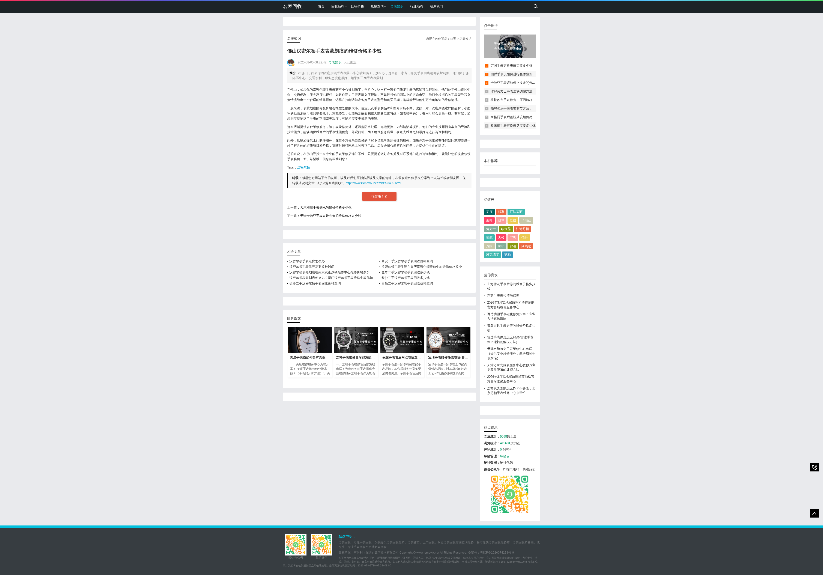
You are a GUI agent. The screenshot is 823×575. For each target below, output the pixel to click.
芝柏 (507, 254)
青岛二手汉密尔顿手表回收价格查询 (407, 283)
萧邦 (489, 220)
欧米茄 (506, 229)
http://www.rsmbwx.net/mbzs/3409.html (373, 183)
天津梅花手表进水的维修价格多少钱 (325, 207)
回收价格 (357, 6)
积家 (501, 212)
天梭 (501, 237)
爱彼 (513, 220)
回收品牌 (337, 6)
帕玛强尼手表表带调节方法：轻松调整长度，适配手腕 (529, 108)
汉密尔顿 (303, 167)
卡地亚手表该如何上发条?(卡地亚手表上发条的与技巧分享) (533, 82)
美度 (489, 212)
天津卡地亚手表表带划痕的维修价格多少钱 (330, 216)
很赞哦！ (378, 196)
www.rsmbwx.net (427, 552)
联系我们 (436, 6)
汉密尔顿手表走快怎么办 (307, 261)
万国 (489, 246)
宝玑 (513, 237)
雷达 (513, 246)
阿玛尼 (526, 246)
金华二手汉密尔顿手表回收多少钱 (405, 272)
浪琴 (501, 220)
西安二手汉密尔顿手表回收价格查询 (407, 261)
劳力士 (491, 229)
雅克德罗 (492, 254)
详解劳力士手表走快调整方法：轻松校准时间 (523, 91)
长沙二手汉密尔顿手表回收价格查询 (315, 283)
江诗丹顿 (522, 229)
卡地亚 (526, 220)
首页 (321, 6)
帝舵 (489, 237)
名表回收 (292, 6)
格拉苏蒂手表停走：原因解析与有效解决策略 (523, 100)
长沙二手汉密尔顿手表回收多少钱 (405, 278)
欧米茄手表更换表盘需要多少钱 (513, 125)
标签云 (505, 456)
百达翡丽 (516, 212)
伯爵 (524, 237)
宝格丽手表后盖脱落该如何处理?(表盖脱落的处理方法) (529, 117)
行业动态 (416, 6)
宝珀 (501, 246)
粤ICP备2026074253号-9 (497, 552)
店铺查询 (377, 6)
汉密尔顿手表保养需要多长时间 (311, 266)
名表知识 (396, 6)
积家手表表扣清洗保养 (503, 295)
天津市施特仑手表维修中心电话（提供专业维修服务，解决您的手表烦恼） (511, 353)
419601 (505, 443)
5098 (503, 436)
